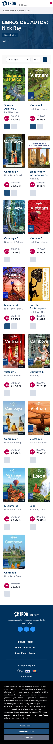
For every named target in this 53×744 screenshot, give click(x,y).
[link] (14, 126)
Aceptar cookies (26, 726)
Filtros (45, 59)
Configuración (27, 737)
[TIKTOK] (32, 629)
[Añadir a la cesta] (7, 126)
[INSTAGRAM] (20, 629)
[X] (26, 629)
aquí (27, 718)
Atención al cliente (25, 653)
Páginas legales (25, 641)
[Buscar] (49, 10)
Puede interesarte (25, 647)
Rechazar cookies (26, 731)
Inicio (4, 41)
